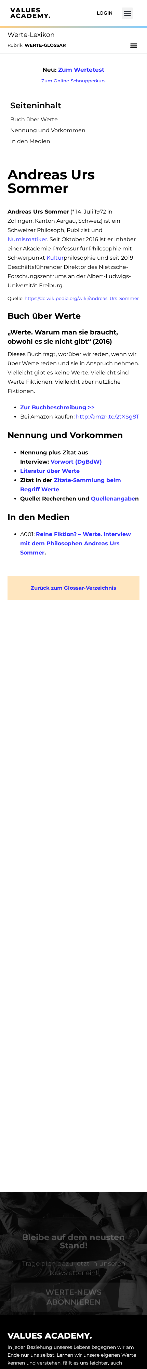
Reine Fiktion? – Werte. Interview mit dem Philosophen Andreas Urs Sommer (75, 543)
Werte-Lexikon (31, 35)
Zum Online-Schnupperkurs (73, 80)
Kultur (55, 258)
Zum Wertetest (81, 69)
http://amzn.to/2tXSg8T (107, 416)
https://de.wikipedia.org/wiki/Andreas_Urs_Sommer (82, 298)
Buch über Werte (34, 119)
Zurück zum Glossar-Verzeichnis (73, 588)
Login (104, 13)
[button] (127, 13)
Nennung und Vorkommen (47, 130)
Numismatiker (27, 239)
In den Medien (30, 141)
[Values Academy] (30, 13)
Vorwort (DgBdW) (76, 461)
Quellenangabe (113, 498)
